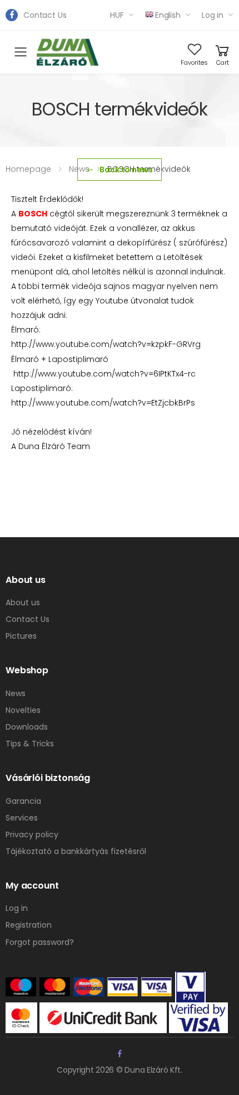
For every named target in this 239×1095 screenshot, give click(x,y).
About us (23, 602)
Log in (212, 15)
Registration (29, 924)
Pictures (21, 635)
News (16, 693)
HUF (117, 15)
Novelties (23, 710)
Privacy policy (32, 834)
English (168, 15)
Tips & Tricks (30, 743)
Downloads (27, 726)
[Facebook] (12, 15)
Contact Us (45, 15)
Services (22, 817)
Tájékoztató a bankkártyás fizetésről (76, 851)
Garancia (23, 801)
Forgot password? (40, 942)
